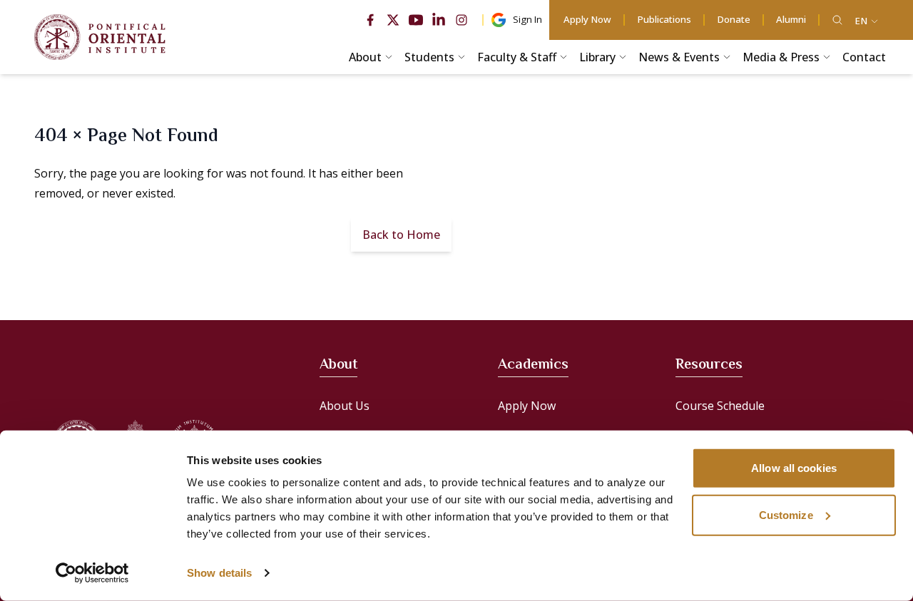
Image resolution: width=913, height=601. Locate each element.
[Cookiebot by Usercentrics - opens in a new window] (92, 573)
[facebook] (370, 20)
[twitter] (393, 20)
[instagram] (461, 20)
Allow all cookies (794, 468)
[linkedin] (438, 20)
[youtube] (415, 20)
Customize (786, 514)
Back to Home (401, 234)
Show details (219, 573)
